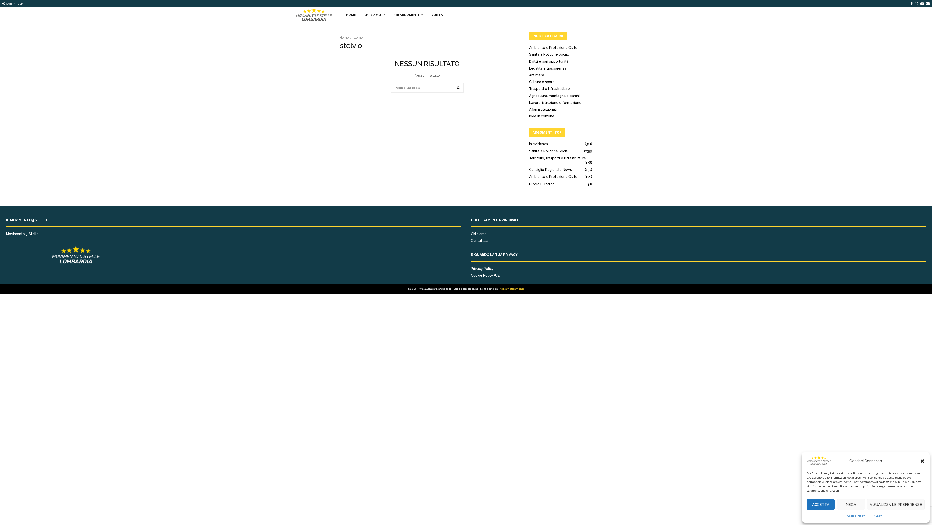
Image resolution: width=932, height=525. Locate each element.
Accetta (820, 504)
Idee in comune (541, 116)
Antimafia (536, 75)
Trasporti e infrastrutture (549, 89)
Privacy (877, 515)
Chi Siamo (372, 14)
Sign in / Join (14, 3)
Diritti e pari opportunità (548, 61)
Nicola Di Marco (542, 184)
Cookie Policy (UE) (485, 275)
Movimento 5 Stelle (22, 234)
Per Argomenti (406, 14)
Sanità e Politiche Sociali (549, 54)
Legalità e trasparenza (547, 68)
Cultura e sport (541, 82)
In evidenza (538, 144)
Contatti (440, 14)
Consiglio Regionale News (550, 170)
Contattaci (479, 241)
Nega (851, 504)
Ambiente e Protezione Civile (553, 48)
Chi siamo (479, 234)
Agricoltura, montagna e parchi (554, 96)
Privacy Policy (482, 269)
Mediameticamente (511, 288)
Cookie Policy (856, 515)
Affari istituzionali (543, 109)
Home (351, 14)
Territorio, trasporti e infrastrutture (557, 158)
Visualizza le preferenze (896, 504)
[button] (922, 461)
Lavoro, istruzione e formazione (555, 103)
